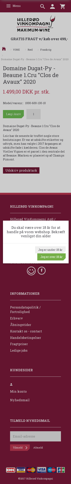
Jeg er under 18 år (50, 250)
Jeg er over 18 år (51, 257)
